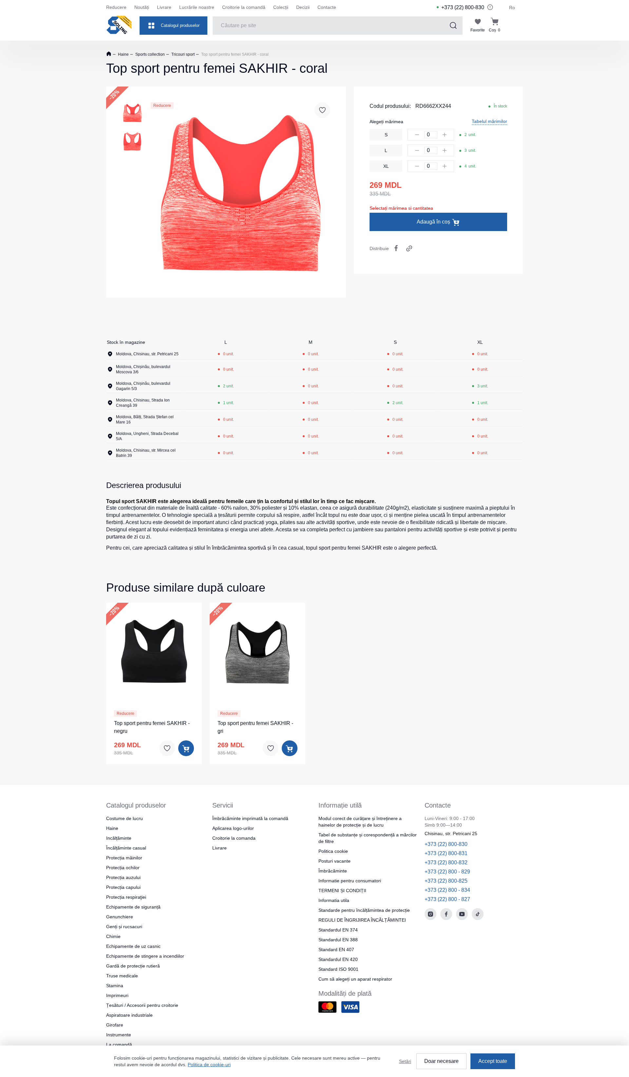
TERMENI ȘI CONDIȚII (342, 890)
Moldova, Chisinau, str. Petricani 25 (147, 354)
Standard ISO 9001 (338, 969)
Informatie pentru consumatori (349, 880)
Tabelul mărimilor (489, 121)
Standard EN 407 (336, 949)
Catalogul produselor (180, 25)
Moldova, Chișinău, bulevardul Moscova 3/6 (143, 369)
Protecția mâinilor (124, 857)
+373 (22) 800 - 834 (447, 890)
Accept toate (492, 1061)
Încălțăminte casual (126, 848)
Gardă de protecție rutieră (133, 966)
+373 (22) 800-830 (462, 7)
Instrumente (118, 1034)
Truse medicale (122, 975)
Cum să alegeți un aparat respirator (355, 979)
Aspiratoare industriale (129, 1015)
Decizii (303, 7)
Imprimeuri (117, 995)
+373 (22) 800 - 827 (447, 899)
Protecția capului (123, 887)
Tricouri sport (182, 54)
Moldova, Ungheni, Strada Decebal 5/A (147, 436)
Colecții (280, 7)
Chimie (113, 936)
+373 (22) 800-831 (446, 853)
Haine (123, 54)
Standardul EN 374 (338, 929)
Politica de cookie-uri (209, 1064)
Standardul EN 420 (338, 959)
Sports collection (149, 54)
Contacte (326, 7)
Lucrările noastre (196, 7)
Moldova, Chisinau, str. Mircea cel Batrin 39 (146, 453)
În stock (500, 106)
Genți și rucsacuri (124, 926)
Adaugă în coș (433, 222)
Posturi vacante (334, 861)
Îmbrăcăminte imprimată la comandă (250, 818)
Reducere (116, 7)
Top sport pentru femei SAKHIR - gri (255, 727)
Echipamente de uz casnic (133, 946)
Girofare (114, 1025)
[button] (146, 651)
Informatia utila (333, 900)
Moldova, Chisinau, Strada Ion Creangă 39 (143, 403)
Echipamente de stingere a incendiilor (145, 956)
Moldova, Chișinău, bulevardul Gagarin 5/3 (143, 386)
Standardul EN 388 (338, 939)
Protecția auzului (123, 877)
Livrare (164, 7)
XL (386, 166)
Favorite (477, 30)
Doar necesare (441, 1061)
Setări (405, 1061)
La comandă (119, 1044)
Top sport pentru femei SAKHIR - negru (152, 727)
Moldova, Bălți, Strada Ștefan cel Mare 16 (145, 419)
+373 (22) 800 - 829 (447, 871)
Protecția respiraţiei (126, 897)
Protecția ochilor (123, 867)
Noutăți (141, 7)
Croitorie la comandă (243, 7)
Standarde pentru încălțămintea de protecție (364, 910)
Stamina (114, 985)
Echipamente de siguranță (133, 907)
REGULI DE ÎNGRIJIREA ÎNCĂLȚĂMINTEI (362, 920)
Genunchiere (119, 916)
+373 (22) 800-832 (446, 862)
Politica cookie (333, 851)
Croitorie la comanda (234, 838)
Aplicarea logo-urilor (233, 828)
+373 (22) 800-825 (446, 881)
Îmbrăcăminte (332, 870)
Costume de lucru (124, 818)
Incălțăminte (118, 838)
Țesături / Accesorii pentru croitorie (142, 1005)
